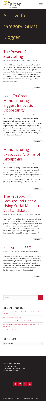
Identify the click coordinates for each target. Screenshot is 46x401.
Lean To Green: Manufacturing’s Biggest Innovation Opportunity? (19, 103)
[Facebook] (25, 384)
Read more (37, 88)
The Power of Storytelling (14, 54)
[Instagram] (15, 384)
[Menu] (40, 4)
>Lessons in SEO (17, 247)
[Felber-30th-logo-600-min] (19, 4)
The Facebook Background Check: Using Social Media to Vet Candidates (21, 203)
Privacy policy (38, 398)
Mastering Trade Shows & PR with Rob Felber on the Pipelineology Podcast (22, 321)
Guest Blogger (27, 60)
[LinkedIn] (30, 384)
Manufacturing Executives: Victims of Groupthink (21, 154)
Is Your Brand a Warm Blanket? (11, 329)
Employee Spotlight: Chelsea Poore (12, 317)
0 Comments (16, 60)
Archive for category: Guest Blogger (20, 26)
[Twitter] (20, 384)
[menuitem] (40, 4)
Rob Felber (36, 251)
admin (36, 60)
